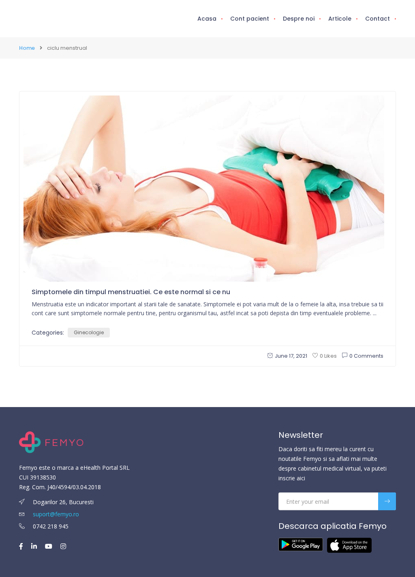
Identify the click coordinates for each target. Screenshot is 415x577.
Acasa (206, 19)
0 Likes (328, 356)
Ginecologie (89, 332)
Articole (339, 19)
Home (27, 48)
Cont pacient (249, 19)
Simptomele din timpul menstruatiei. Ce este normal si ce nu (131, 292)
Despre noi (298, 19)
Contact (377, 19)
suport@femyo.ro (56, 514)
